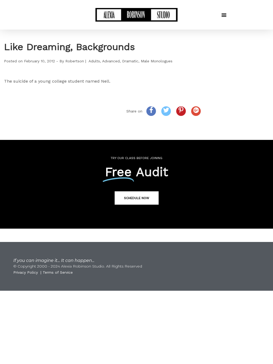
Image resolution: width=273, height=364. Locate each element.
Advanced (111, 61)
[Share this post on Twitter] (166, 111)
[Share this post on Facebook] (151, 111)
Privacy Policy (25, 272)
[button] (224, 15)
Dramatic (130, 61)
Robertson (74, 61)
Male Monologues (156, 61)
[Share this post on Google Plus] (196, 111)
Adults (94, 61)
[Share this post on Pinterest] (181, 111)
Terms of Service (58, 272)
